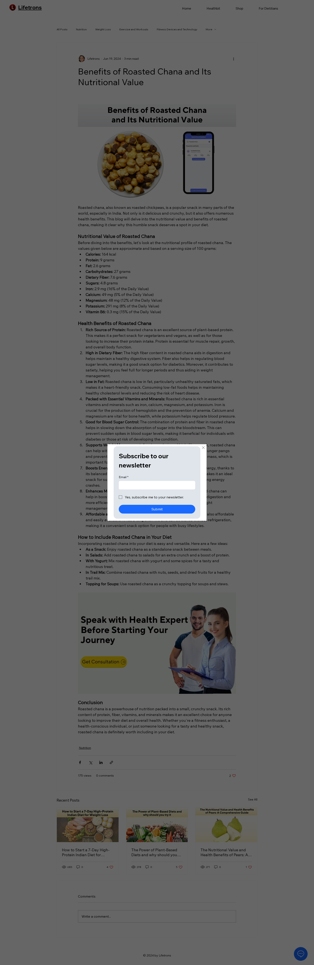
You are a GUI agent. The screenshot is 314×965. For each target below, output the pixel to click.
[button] (203, 447)
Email (123, 477)
